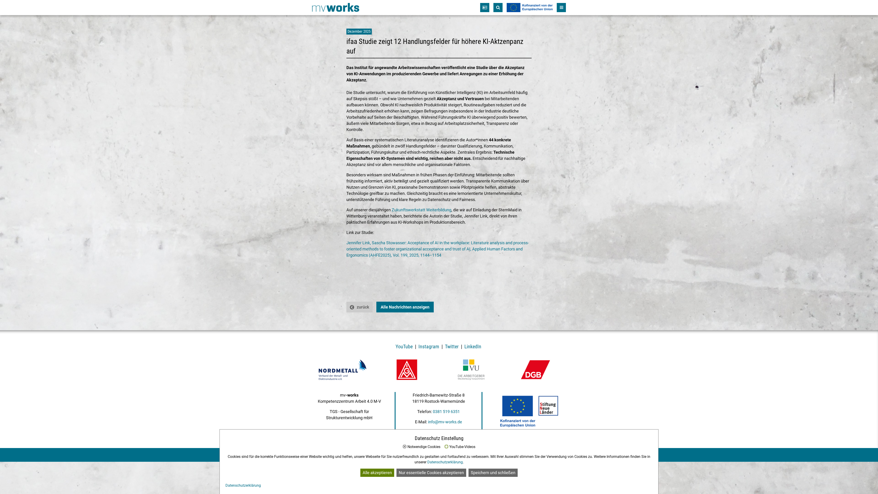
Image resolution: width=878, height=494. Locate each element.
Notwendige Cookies (423, 447)
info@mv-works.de (445, 421)
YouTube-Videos (462, 447)
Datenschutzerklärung (445, 462)
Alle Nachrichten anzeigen (405, 307)
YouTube (404, 346)
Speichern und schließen (493, 472)
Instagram (428, 346)
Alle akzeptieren (377, 472)
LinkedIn (472, 346)
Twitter (452, 346)
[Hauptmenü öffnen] (561, 7)
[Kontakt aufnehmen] (484, 7)
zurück (363, 307)
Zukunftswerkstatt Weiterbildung (421, 209)
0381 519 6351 (446, 411)
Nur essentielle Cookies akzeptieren (431, 472)
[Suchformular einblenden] (498, 7)
